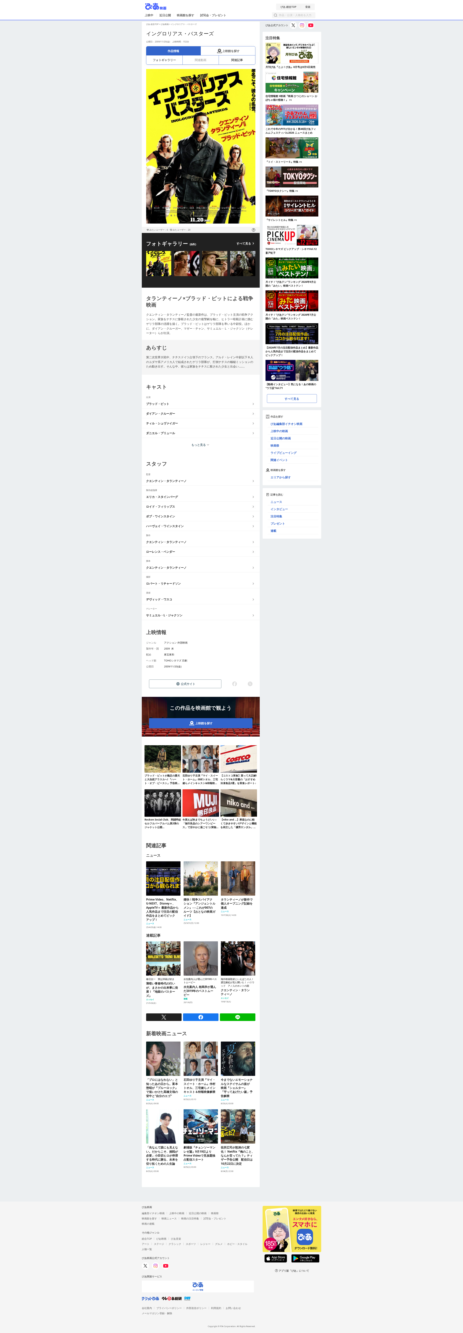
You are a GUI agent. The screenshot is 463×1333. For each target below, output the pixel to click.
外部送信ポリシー (196, 1308)
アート (145, 1244)
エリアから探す (281, 477)
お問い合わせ (233, 1308)
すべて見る (244, 243)
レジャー (205, 1244)
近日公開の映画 (281, 438)
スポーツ (191, 1244)
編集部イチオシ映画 (153, 1213)
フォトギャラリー (164, 60)
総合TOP (147, 1238)
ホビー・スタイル (237, 1244)
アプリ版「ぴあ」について (294, 1270)
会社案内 (147, 1308)
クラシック (175, 1244)
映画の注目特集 (190, 1218)
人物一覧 (147, 1249)
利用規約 (216, 1308)
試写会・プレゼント (213, 15)
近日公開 (165, 15)
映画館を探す (185, 15)
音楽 (307, 7)
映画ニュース (169, 1218)
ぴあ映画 (165, 24)
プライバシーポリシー (169, 1308)
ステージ (159, 1244)
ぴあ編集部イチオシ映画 (286, 424)
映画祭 (275, 445)
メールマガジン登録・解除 (157, 1313)
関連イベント (279, 460)
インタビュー (279, 509)
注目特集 (276, 516)
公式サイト (188, 684)
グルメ (219, 1244)
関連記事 (237, 60)
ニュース (276, 502)
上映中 (149, 15)
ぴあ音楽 (176, 1238)
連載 (273, 531)
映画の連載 (148, 1223)
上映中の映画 (279, 431)
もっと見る (198, 445)
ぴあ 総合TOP (288, 7)
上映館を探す (231, 51)
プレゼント (278, 523)
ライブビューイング (284, 453)
